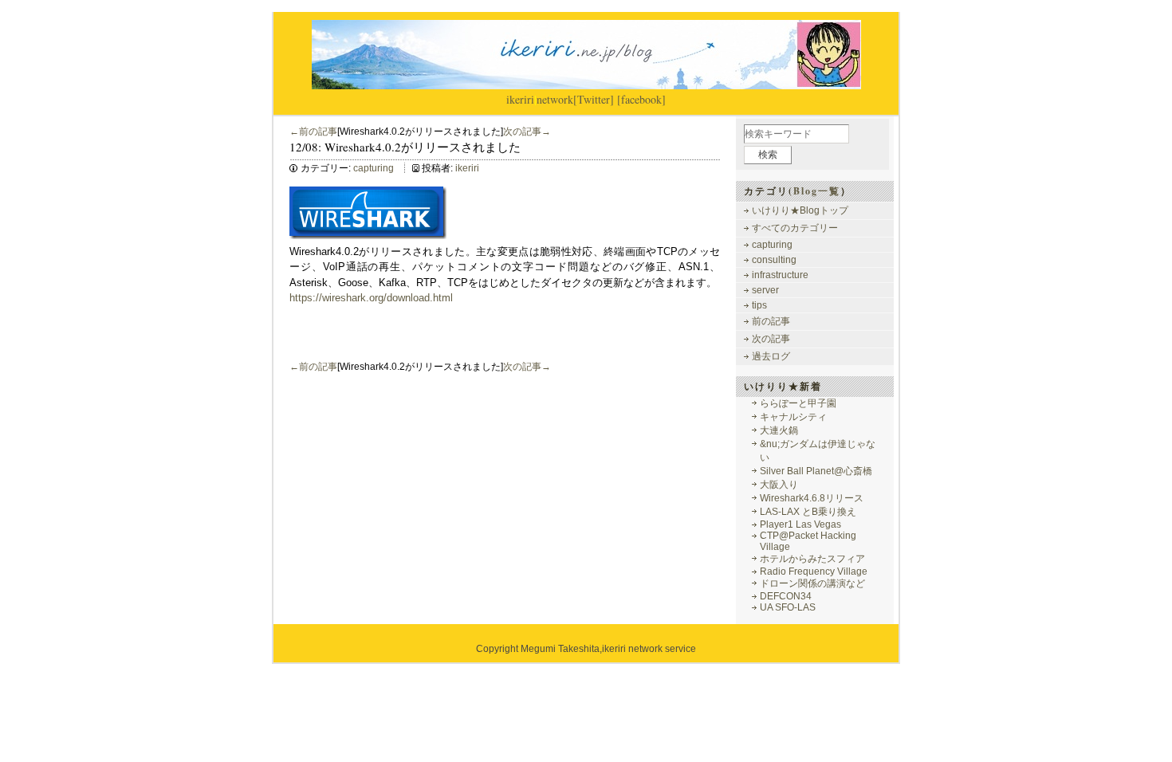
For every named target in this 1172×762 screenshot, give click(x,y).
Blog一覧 (816, 191)
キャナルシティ (793, 416)
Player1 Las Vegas (800, 524)
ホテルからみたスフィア (812, 558)
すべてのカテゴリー (795, 228)
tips (759, 305)
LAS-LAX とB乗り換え (808, 511)
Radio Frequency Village (813, 571)
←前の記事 (313, 131)
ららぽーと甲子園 (798, 403)
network (555, 99)
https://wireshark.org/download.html (371, 298)
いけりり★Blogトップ (800, 210)
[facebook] (641, 99)
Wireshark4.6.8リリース (811, 498)
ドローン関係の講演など (812, 583)
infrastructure (780, 275)
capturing (373, 168)
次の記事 (771, 338)
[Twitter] (593, 99)
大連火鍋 (779, 430)
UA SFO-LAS (788, 607)
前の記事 (771, 321)
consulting (774, 259)
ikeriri (520, 99)
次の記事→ (527, 131)
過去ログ (771, 356)
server (765, 290)
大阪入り (779, 484)
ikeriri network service (649, 648)
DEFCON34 (786, 596)
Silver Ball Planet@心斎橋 (816, 471)
